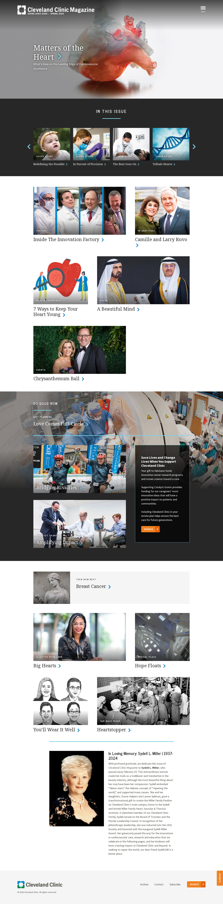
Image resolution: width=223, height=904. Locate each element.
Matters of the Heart (58, 52)
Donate (220, 878)
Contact (159, 884)
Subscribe (175, 884)
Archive (144, 884)
